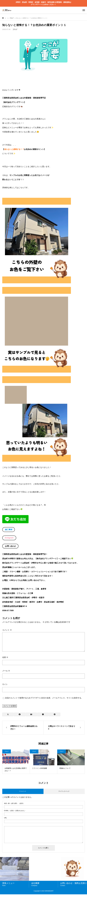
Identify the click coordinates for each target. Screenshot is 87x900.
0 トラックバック (64, 791)
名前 (5, 657)
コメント (7, 630)
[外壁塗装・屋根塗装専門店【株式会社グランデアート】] (7, 10)
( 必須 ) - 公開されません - (14, 810)
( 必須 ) (13, 803)
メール (6, 671)
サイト (5, 684)
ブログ (15, 29)
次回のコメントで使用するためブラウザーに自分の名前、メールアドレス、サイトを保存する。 (44, 698)
